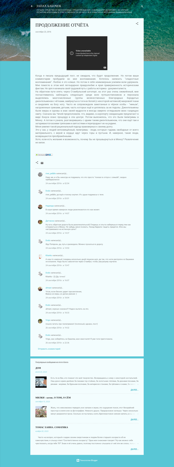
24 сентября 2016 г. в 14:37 (57, 233)
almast (48, 288)
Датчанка (50, 221)
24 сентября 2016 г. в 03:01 (57, 198)
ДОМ (38, 368)
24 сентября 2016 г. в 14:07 (57, 213)
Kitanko (49, 255)
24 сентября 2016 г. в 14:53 (57, 248)
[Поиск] (142, 7)
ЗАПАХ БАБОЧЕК (48, 6)
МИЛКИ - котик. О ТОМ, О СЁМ (53, 397)
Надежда (50, 206)
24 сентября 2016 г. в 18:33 (57, 313)
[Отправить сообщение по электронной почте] (42, 164)
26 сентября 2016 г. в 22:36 (57, 343)
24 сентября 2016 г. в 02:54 (57, 183)
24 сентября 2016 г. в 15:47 (57, 265)
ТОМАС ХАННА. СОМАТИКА (51, 427)
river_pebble (51, 173)
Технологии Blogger (88, 460)
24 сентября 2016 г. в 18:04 (57, 298)
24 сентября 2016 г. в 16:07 (57, 280)
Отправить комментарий (49, 349)
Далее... (135, 390)
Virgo (48, 320)
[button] (137, 24)
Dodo (48, 191)
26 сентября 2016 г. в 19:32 (57, 328)
